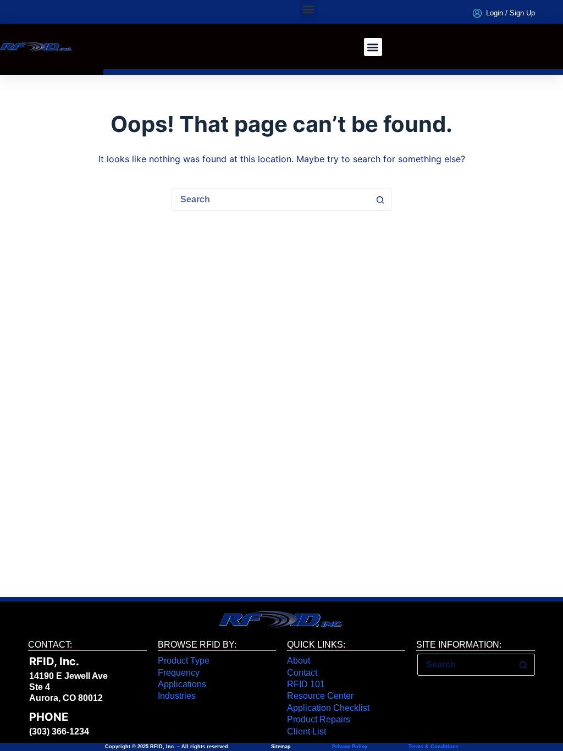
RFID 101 (306, 684)
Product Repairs (318, 719)
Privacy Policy (349, 746)
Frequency (179, 672)
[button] (309, 9)
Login (494, 13)
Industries (177, 695)
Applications (182, 684)
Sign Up (522, 13)
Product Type (183, 660)
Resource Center (320, 695)
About (298, 660)
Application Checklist (328, 708)
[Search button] (380, 200)
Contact (302, 672)
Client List (306, 731)
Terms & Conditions (433, 746)
